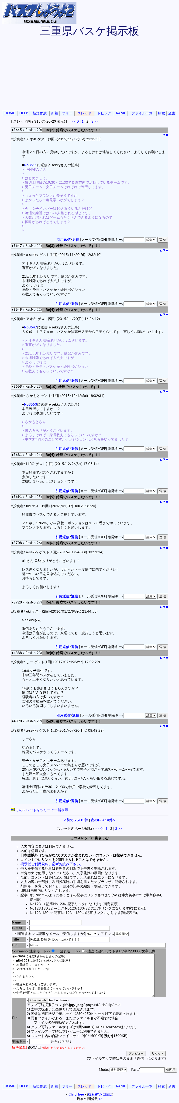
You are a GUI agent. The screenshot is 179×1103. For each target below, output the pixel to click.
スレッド (84, 113)
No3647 (30, 327)
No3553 (30, 404)
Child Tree (76, 1094)
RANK (120, 113)
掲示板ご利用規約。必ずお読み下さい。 (52, 864)
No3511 (30, 165)
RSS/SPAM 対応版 (100, 1094)
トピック (104, 113)
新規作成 (40, 113)
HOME (9, 113)
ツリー (67, 113)
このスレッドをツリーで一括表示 (41, 810)
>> (96, 121)
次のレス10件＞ (103, 820)
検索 (161, 113)
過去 (171, 113)
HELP (23, 113)
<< (74, 121)
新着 (54, 113)
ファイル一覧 (141, 113)
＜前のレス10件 (75, 820)
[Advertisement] (89, 74)
